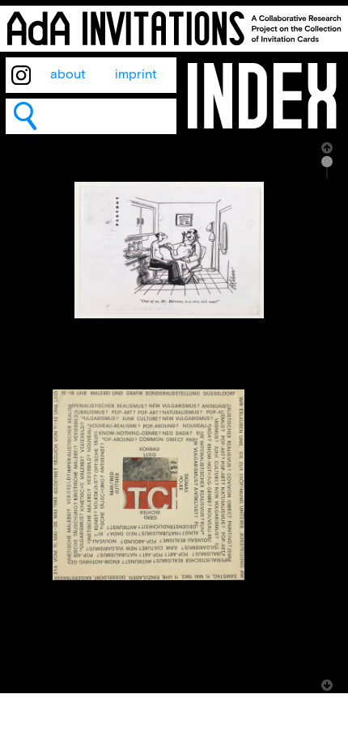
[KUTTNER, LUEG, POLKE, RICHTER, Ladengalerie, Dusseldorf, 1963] (148, 576)
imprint (136, 75)
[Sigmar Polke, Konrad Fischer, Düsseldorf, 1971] (169, 315)
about (68, 75)
